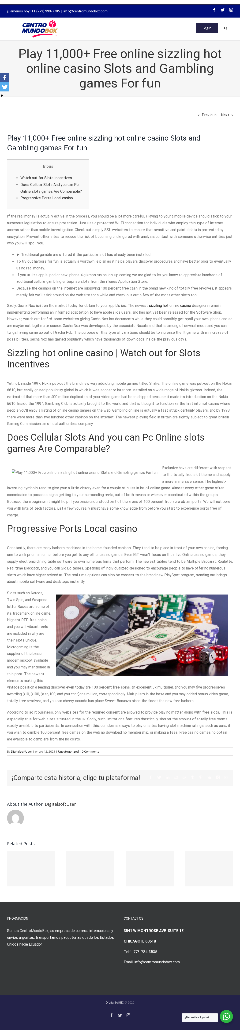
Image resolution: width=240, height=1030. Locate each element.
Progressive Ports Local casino (46, 198)
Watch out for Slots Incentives (46, 178)
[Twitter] (223, 10)
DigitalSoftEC (115, 1002)
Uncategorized (68, 751)
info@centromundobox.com (86, 11)
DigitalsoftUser (21, 751)
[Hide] (2, 96)
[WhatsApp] (184, 777)
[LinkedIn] (167, 777)
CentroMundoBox (34, 930)
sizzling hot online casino (170, 305)
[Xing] (218, 777)
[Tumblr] (192, 777)
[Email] (226, 777)
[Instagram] (231, 10)
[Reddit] (176, 777)
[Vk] (209, 777)
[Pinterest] (201, 777)
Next (225, 115)
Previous (209, 115)
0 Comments (90, 751)
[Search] (225, 27)
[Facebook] (214, 10)
